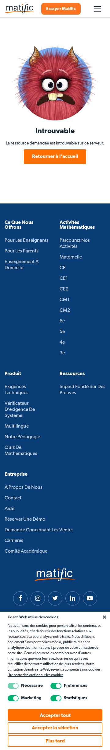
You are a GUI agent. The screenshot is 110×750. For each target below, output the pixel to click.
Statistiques (75, 698)
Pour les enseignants (27, 240)
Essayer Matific (61, 9)
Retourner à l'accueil (55, 156)
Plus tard (55, 741)
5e (62, 331)
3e (62, 353)
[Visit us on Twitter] (55, 598)
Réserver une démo (25, 519)
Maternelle (71, 257)
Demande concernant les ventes (39, 530)
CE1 (64, 278)
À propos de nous (23, 487)
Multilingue (17, 426)
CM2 (65, 310)
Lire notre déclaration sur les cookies (35, 675)
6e (62, 321)
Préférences (75, 685)
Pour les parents (21, 251)
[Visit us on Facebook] (20, 598)
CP (63, 268)
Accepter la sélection (55, 728)
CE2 (64, 289)
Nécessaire (32, 685)
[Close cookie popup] (104, 617)
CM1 (64, 299)
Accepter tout (55, 715)
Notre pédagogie (22, 437)
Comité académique (26, 551)
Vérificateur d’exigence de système (20, 409)
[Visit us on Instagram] (38, 598)
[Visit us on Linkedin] (72, 598)
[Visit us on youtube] (90, 598)
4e (62, 342)
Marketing (31, 698)
